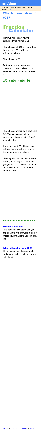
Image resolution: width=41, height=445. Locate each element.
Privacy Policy (15, 428)
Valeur (11, 3)
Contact (32, 428)
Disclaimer (24, 428)
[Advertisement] (20, 105)
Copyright (6, 428)
